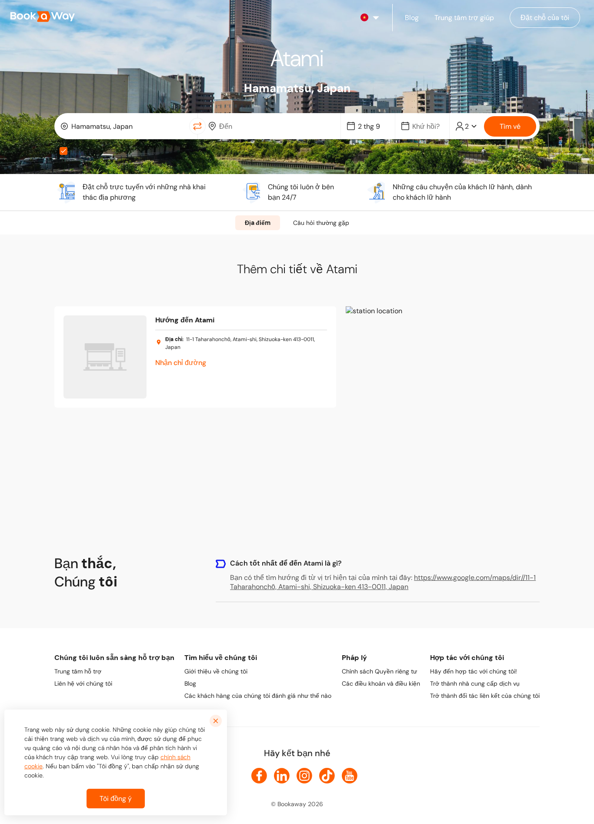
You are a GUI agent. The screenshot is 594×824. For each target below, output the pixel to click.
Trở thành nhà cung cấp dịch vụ (475, 683)
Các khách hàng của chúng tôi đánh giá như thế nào (257, 696)
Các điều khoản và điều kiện (381, 683)
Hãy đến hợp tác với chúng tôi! (473, 671)
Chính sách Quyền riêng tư (379, 671)
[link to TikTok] (327, 776)
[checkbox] (63, 151)
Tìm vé (510, 126)
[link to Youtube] (349, 776)
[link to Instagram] (304, 776)
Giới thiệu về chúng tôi (215, 671)
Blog (190, 683)
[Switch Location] (197, 126)
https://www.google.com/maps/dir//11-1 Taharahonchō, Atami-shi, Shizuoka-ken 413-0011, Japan (383, 582)
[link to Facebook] (259, 776)
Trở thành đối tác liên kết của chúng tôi (485, 696)
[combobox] (123, 126)
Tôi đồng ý (116, 798)
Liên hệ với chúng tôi (83, 683)
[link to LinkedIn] (282, 776)
